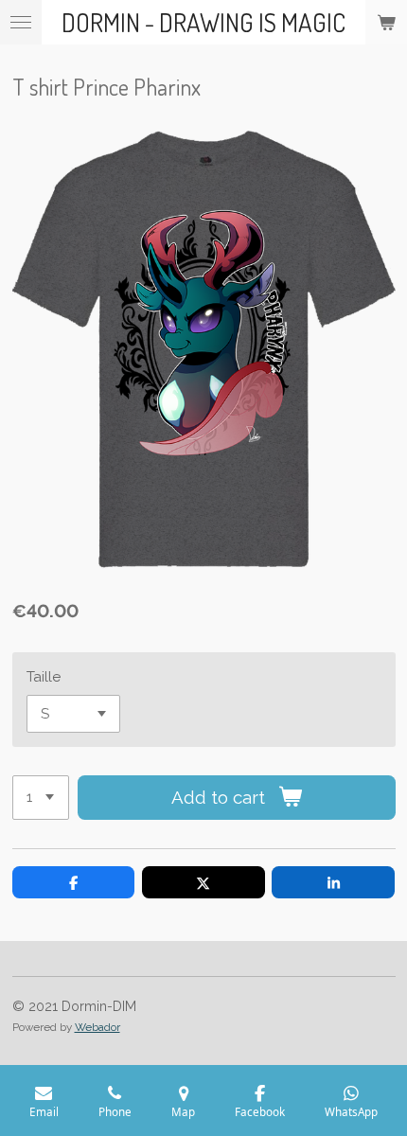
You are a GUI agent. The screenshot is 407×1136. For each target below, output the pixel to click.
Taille (44, 676)
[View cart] (386, 22)
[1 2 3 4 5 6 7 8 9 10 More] (40, 797)
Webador (97, 1027)
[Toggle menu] (21, 22)
